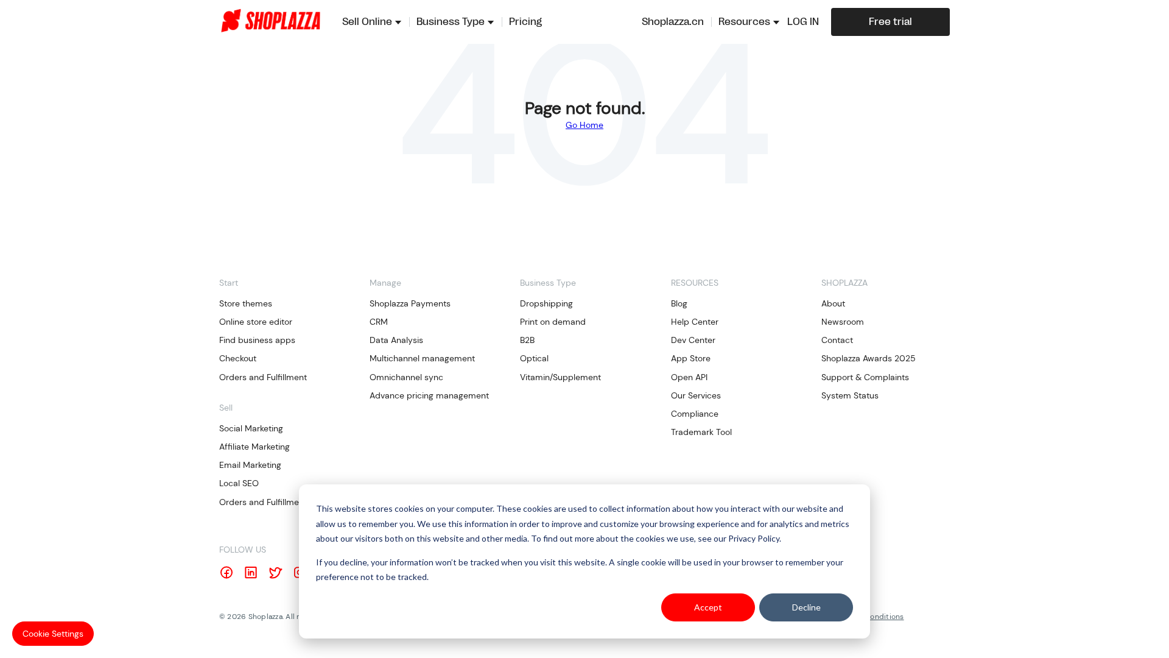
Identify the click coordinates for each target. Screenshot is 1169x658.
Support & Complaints (865, 377)
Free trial (890, 21)
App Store (691, 358)
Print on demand (553, 321)
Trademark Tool (701, 431)
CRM (379, 321)
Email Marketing (250, 464)
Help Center (694, 321)
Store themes (245, 303)
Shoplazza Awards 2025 (868, 358)
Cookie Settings (53, 633)
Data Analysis (396, 339)
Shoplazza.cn (673, 21)
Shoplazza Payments (410, 303)
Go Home (584, 124)
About (833, 303)
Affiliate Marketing (254, 446)
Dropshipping (546, 303)
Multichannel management (422, 358)
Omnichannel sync (406, 377)
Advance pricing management (429, 395)
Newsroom (842, 321)
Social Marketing (251, 428)
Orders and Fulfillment (263, 377)
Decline (806, 607)
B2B (527, 339)
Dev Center (693, 339)
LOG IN (803, 21)
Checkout (237, 358)
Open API (689, 377)
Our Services (696, 395)
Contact (837, 339)
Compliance (694, 413)
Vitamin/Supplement (560, 377)
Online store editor (255, 321)
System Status (850, 395)
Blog (679, 303)
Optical (534, 358)
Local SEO (239, 483)
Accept (708, 607)
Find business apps (257, 339)
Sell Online (367, 21)
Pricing (525, 21)
